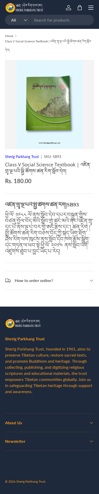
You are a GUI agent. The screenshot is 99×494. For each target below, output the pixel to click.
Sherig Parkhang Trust (22, 156)
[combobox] (49, 20)
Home (9, 36)
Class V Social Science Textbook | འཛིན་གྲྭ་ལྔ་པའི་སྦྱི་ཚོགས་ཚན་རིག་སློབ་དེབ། (48, 45)
